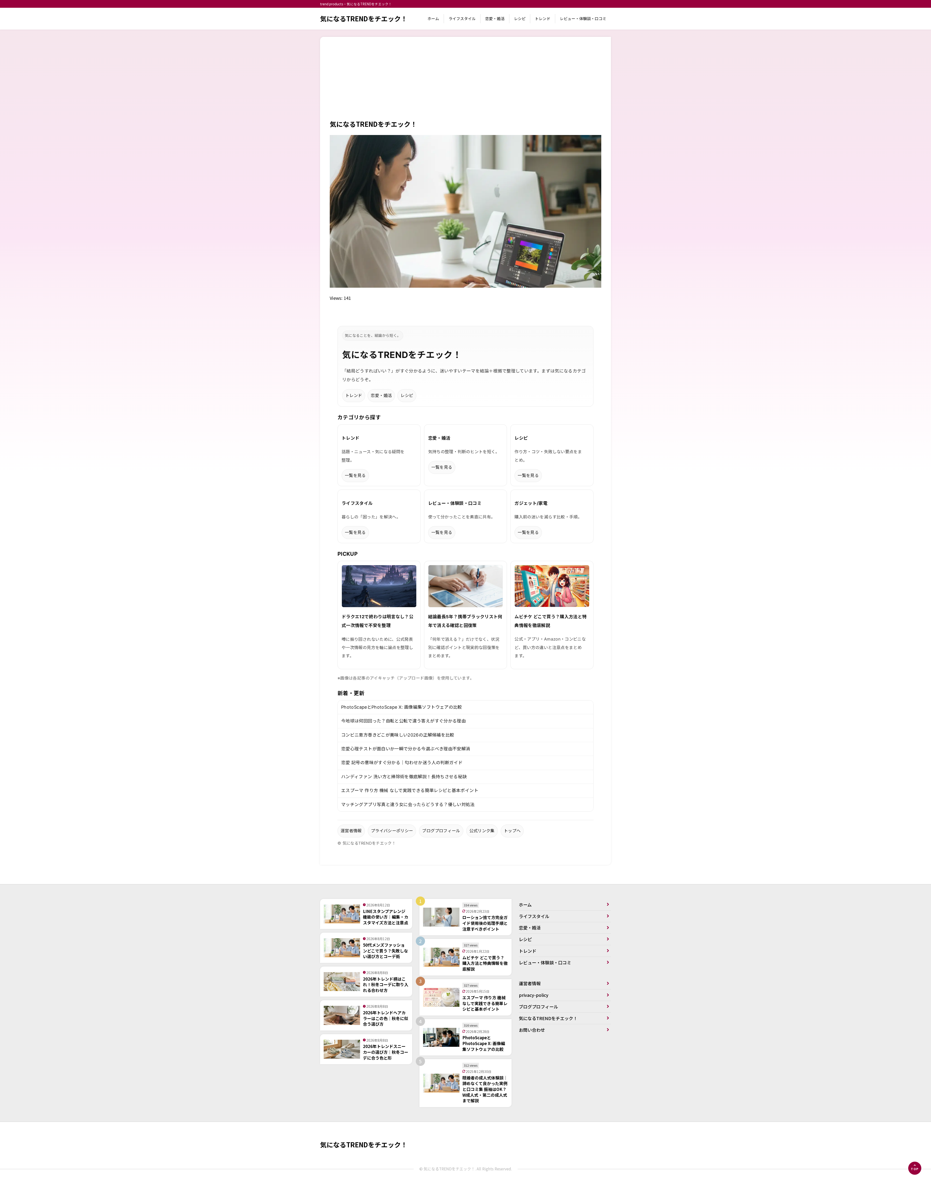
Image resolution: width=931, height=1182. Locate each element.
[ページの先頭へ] (914, 1168)
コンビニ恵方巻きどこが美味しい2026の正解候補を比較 (397, 735)
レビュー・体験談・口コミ (583, 18)
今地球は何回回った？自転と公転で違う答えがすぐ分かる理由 (403, 720)
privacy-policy (533, 995)
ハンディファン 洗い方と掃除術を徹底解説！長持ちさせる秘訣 (404, 776)
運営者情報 (351, 830)
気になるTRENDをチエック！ (363, 18)
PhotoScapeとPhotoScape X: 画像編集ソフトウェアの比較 (401, 707)
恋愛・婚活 (495, 18)
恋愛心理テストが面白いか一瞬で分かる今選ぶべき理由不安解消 (405, 748)
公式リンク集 (482, 830)
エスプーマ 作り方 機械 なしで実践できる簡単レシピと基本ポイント (409, 790)
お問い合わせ (532, 1030)
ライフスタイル (462, 18)
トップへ (512, 830)
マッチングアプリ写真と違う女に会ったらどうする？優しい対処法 (408, 804)
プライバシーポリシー (392, 830)
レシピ (520, 18)
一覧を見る (355, 475)
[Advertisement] (465, 83)
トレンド (542, 18)
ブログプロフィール (441, 830)
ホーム (433, 18)
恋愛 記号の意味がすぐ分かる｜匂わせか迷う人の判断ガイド (402, 762)
